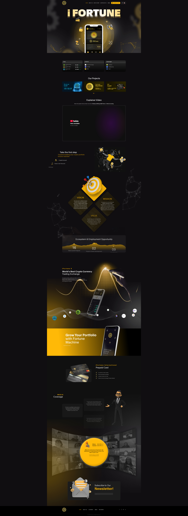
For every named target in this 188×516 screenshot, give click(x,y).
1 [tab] (93, 93)
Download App (116, 2)
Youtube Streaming (94, 462)
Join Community (94, 459)
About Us (91, 2)
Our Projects (103, 2)
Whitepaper (101, 509)
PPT (122, 2)
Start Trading (65, 283)
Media (109, 2)
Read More (99, 380)
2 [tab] (94, 93)
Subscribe (110, 493)
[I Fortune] (67, 510)
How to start (96, 2)
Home (87, 2)
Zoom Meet (91, 509)
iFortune (91, 514)
